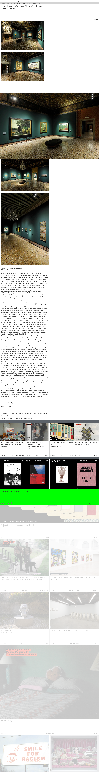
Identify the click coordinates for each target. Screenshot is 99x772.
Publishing (16, 1)
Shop (28, 1)
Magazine (10, 1)
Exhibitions (23, 1)
